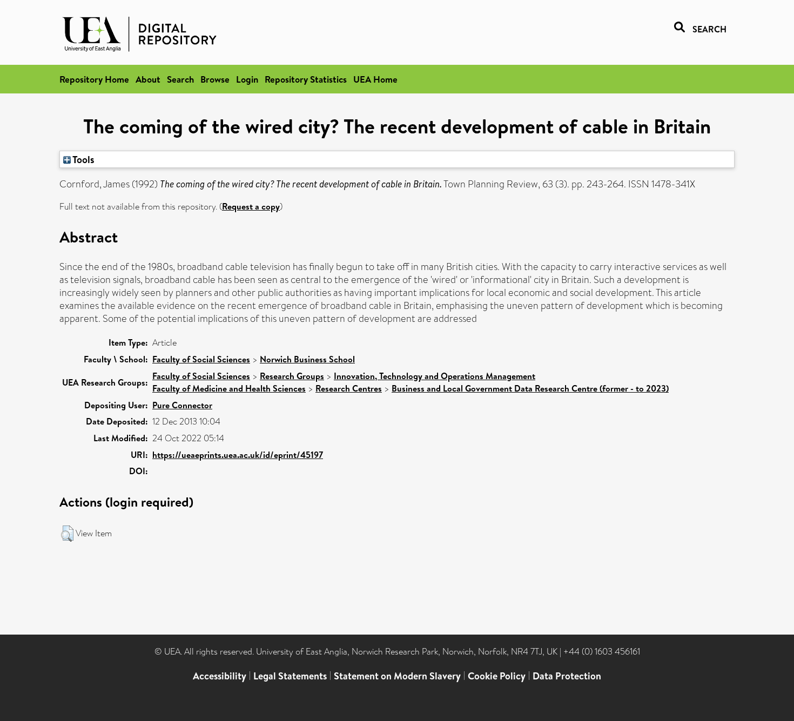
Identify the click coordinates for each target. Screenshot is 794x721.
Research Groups (292, 376)
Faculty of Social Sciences (201, 359)
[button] (67, 533)
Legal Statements (290, 676)
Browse (215, 79)
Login (247, 79)
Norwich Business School (307, 359)
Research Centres (348, 388)
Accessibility (219, 676)
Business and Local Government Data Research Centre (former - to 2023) (530, 388)
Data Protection (567, 676)
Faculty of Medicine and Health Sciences (229, 388)
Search (180, 79)
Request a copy (251, 206)
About (148, 79)
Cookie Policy (497, 676)
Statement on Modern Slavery (397, 676)
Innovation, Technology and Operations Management (434, 376)
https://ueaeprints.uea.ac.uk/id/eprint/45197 (237, 455)
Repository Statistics (306, 79)
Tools (83, 159)
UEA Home (375, 79)
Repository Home (94, 79)
